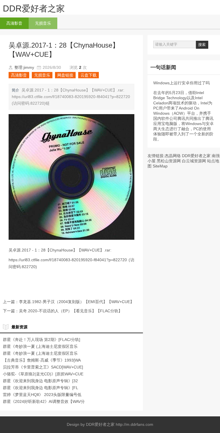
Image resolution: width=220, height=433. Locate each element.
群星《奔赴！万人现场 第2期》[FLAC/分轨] (41, 339)
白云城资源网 (194, 161)
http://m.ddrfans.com (134, 424)
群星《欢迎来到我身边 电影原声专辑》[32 (40, 381)
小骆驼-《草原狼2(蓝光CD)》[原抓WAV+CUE (43, 374)
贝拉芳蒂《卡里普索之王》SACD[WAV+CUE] (43, 367)
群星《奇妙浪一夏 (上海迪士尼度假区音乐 (40, 346)
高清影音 (14, 23)
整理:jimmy (24, 67)
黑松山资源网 (169, 161)
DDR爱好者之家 (34, 8)
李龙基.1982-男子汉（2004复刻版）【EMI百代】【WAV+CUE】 (76, 301)
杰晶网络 (173, 155)
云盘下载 (88, 75)
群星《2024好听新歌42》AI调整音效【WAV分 (44, 401)
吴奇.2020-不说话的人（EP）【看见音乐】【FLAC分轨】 (70, 311)
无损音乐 (43, 23)
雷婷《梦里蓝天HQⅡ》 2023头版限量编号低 (42, 394)
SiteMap (160, 166)
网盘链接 (65, 75)
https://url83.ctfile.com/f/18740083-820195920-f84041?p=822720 (68, 260)
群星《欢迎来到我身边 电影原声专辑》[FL (40, 387)
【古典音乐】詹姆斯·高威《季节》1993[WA (42, 360)
